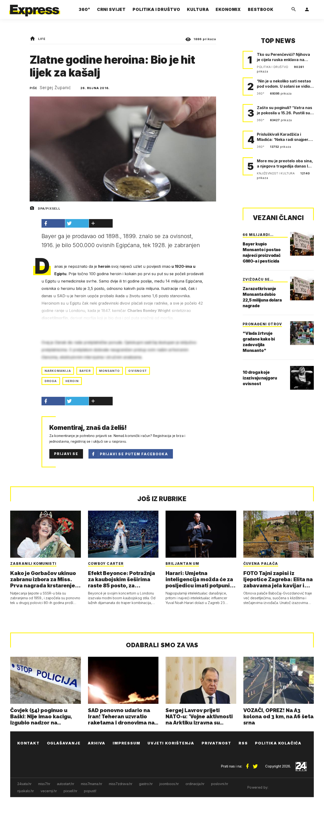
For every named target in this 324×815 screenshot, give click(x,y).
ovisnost (137, 371)
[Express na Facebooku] (247, 764)
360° (261, 93)
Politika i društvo (273, 67)
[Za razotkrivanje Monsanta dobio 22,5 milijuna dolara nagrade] (302, 288)
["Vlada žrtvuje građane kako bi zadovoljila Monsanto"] (302, 333)
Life (42, 39)
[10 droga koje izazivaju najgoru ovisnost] (302, 378)
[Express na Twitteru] (255, 764)
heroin (72, 381)
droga (51, 381)
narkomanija (58, 371)
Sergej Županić (55, 87)
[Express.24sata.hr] (34, 8)
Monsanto (109, 371)
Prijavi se (66, 454)
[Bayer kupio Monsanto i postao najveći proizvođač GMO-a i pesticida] (302, 244)
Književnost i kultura (276, 173)
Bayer (85, 371)
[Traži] (293, 9)
